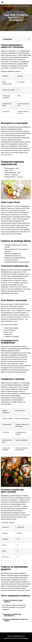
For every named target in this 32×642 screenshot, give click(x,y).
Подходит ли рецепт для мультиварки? (12, 615)
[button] (28, 39)
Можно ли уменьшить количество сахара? (16, 620)
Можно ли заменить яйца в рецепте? (13, 601)
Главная (4, 6)
